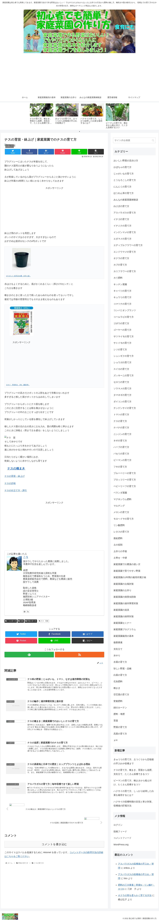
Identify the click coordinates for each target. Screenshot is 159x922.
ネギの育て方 (120, 440)
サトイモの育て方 (122, 343)
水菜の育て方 (120, 662)
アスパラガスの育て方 (125, 212)
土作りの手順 (120, 551)
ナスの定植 (10, 483)
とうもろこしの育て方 (125, 180)
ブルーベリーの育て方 (125, 473)
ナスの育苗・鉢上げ (14, 476)
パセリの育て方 (121, 453)
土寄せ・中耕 (120, 558)
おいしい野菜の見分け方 (126, 160)
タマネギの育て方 (122, 395)
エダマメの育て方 (122, 239)
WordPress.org (121, 844)
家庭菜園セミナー (122, 623)
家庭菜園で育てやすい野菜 (127, 571)
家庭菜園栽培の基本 (124, 636)
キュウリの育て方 (122, 297)
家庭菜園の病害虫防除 (125, 597)
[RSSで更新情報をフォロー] (27, 611)
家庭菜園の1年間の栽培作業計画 (130, 577)
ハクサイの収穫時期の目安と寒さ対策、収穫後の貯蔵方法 (134, 803)
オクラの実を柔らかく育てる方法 (135, 895)
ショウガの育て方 (122, 362)
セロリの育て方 (121, 382)
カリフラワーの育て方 (125, 271)
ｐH (115, 740)
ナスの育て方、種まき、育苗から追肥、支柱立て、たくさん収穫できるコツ (134, 772)
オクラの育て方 (121, 258)
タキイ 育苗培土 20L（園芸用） (18, 385)
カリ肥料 (118, 278)
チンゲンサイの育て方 (125, 408)
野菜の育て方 (31, 621)
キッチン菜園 (120, 284)
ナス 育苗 (44, 621)
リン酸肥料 (119, 525)
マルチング (119, 506)
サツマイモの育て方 (124, 336)
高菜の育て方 (120, 733)
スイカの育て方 (121, 369)
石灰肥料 (118, 681)
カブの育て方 (120, 264)
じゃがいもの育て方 (124, 173)
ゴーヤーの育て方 (122, 330)
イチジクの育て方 (122, 225)
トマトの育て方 (121, 414)
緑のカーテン (120, 707)
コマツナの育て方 (122, 304)
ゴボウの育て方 (121, 323)
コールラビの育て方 (124, 317)
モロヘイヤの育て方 (124, 519)
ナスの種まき (16, 468)
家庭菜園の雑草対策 (124, 616)
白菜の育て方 (120, 675)
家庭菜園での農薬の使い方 (127, 564)
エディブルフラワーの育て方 (128, 245)
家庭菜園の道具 (121, 610)
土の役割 (118, 545)
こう (25, 557)
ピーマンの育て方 (122, 460)
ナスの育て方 (11, 621)
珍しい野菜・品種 (122, 668)
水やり (117, 655)
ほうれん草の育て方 (124, 193)
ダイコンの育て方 (122, 401)
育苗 (21, 621)
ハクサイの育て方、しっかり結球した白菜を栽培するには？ (134, 793)
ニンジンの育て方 (122, 434)
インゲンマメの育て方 (125, 232)
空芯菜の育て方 (121, 694)
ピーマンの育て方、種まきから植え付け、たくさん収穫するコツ (133, 782)
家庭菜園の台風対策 (124, 584)
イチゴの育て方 (121, 219)
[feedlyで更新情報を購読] (24, 611)
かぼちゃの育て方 (122, 167)
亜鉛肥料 (118, 538)
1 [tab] (79, 131)
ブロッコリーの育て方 (125, 479)
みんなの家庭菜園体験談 (126, 199)
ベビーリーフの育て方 (125, 486)
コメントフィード (122, 838)
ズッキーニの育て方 (124, 375)
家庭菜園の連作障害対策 (126, 603)
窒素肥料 (118, 701)
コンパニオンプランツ (125, 310)
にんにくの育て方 (122, 186)
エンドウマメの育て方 (125, 252)
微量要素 (118, 642)
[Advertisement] (79, 75)
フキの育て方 (120, 466)
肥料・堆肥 (119, 714)
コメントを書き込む (54, 844)
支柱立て (118, 649)
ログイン (118, 825)
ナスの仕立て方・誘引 (15, 490)
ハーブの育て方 (121, 447)
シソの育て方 (120, 349)
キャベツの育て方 (122, 291)
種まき (117, 688)
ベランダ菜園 (120, 492)
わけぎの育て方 (121, 206)
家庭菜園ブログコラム (125, 629)
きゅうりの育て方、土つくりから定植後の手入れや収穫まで (134, 761)
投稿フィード (120, 831)
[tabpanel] (41, 116)
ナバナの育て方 (121, 427)
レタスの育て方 (121, 531)
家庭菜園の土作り (122, 590)
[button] (153, 140)
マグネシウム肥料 (122, 499)
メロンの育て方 (121, 512)
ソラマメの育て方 (122, 388)
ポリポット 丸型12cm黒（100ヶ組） (18, 276)
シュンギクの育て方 (124, 356)
